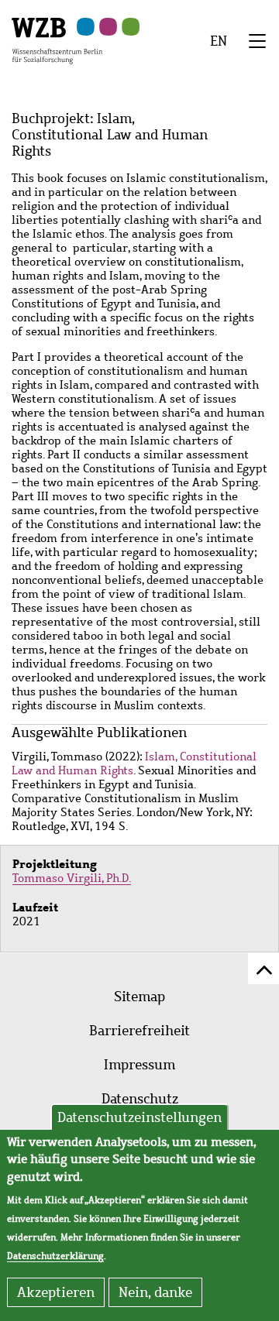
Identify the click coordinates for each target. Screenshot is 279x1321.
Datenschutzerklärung (55, 1256)
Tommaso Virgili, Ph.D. (71, 878)
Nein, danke (155, 1292)
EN (218, 41)
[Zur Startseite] (57, 39)
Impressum (139, 1064)
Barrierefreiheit (139, 1030)
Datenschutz (140, 1098)
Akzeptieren (56, 1292)
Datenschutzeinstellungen (139, 1117)
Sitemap (139, 996)
